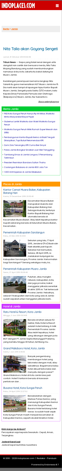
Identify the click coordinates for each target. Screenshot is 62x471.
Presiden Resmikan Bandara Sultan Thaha (25, 162)
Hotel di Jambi (11, 306)
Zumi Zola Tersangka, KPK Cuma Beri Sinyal (25, 145)
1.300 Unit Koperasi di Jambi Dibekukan (23, 172)
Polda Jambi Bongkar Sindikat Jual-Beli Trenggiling (29, 150)
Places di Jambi (12, 184)
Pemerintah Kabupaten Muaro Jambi (25, 268)
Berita (6, 28)
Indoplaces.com (25, 458)
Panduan (51, 458)
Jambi (14, 28)
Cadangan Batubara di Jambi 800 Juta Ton (26, 167)
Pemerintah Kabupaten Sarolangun (24, 232)
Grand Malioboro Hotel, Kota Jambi (24, 348)
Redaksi (41, 458)
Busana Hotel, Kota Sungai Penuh (22, 387)
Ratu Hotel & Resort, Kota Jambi (22, 311)
